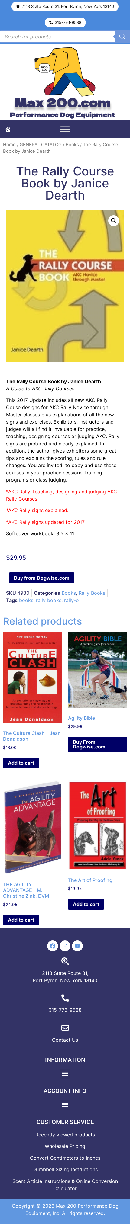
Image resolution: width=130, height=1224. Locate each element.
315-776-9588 (65, 1010)
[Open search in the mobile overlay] (65, 36)
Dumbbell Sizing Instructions (65, 1169)
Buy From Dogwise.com (89, 744)
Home (9, 144)
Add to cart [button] (21, 763)
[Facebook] (52, 945)
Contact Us (65, 1040)
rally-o (71, 600)
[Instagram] (65, 945)
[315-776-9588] (65, 998)
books (26, 600)
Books (72, 144)
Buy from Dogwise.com (42, 578)
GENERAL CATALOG (41, 144)
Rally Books (92, 593)
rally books (48, 600)
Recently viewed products (65, 1135)
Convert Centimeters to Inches (65, 1158)
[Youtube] (77, 945)
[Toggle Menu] (65, 129)
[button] (65, 6)
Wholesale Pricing (65, 1146)
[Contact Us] (65, 1028)
